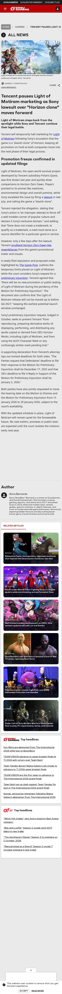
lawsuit (48, 197)
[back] (3, 35)
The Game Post (28, 265)
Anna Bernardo (18, 494)
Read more (38, 991)
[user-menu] (58, 9)
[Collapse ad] (31, 970)
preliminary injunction (14, 278)
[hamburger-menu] (5, 9)
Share (53, 85)
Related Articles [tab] (13, 526)
